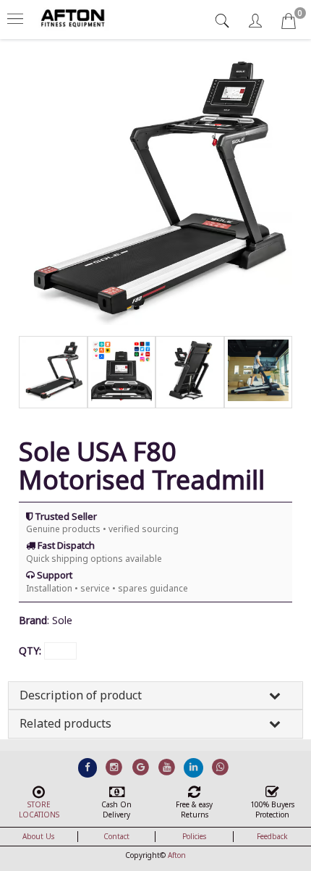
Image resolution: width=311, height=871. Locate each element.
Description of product (81, 695)
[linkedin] (193, 767)
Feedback (272, 836)
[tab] (223, 20)
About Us (38, 836)
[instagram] (114, 767)
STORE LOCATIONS (39, 809)
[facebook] (88, 767)
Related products (65, 723)
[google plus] (140, 767)
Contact (116, 836)
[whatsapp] (220, 767)
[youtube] (167, 767)
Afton (177, 855)
